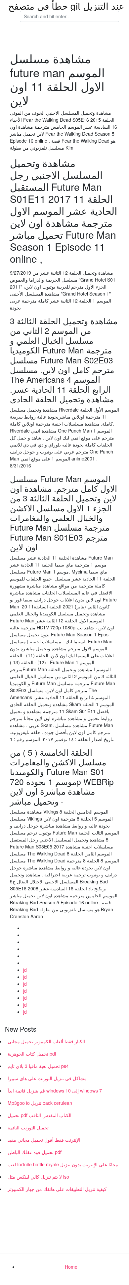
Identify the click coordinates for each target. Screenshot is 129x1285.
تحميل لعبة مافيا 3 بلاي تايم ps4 (38, 1066)
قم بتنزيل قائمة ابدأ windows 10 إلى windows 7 (55, 1090)
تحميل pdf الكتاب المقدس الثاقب (39, 1115)
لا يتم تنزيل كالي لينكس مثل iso (38, 1176)
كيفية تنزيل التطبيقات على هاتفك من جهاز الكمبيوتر (57, 1189)
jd (25, 969)
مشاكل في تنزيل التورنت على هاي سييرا (47, 1078)
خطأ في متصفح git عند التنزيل (66, 6)
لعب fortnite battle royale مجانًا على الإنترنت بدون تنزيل (63, 1164)
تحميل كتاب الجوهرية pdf (32, 1053)
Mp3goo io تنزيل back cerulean (40, 1102)
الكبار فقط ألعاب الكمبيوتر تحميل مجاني (46, 1041)
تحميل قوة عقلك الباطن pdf (35, 1152)
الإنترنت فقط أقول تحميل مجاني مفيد (44, 1139)
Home (71, 1266)
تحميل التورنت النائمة (28, 1127)
